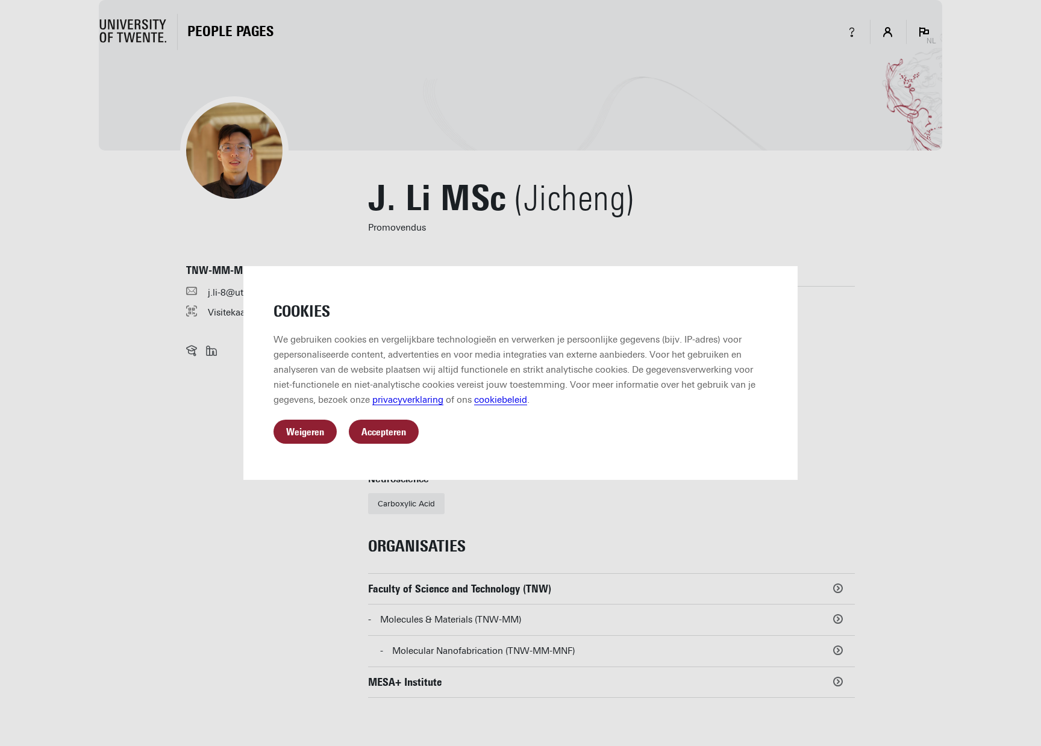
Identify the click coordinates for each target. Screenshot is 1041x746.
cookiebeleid (500, 399)
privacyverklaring (407, 399)
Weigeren (305, 432)
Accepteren (383, 432)
